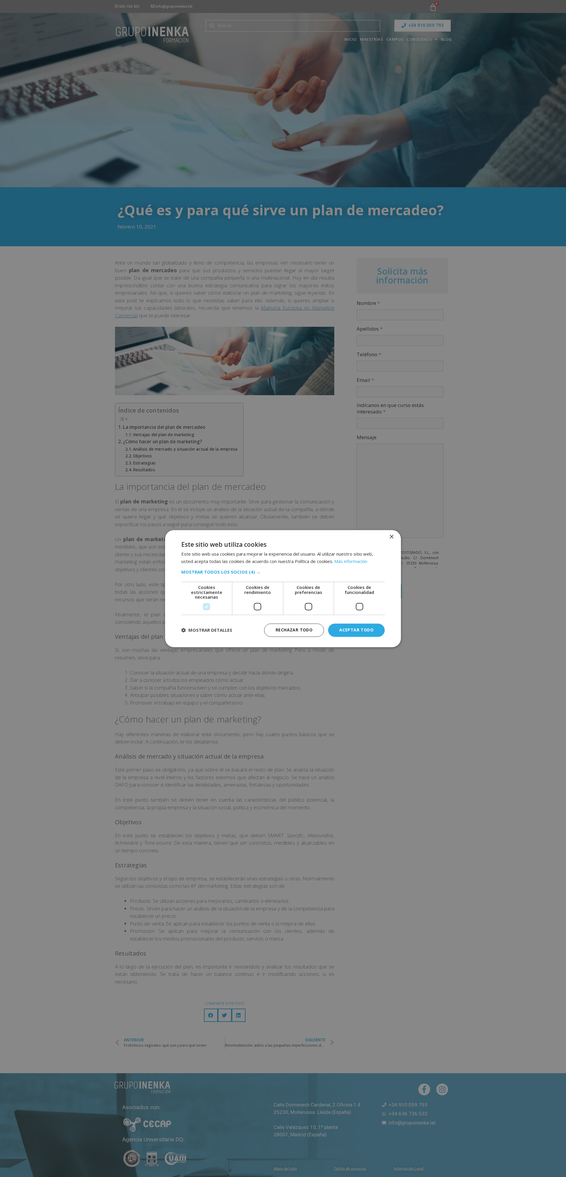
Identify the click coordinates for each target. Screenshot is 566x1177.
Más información (350, 561)
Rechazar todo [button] (294, 630)
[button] (283, 572)
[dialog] (283, 588)
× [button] (391, 537)
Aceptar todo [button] (356, 630)
